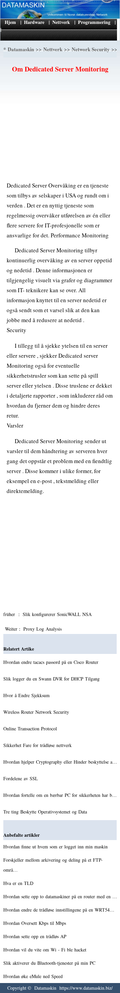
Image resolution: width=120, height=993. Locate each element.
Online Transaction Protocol (31, 728)
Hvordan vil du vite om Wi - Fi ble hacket (45, 949)
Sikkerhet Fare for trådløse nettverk (38, 745)
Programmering (94, 22)
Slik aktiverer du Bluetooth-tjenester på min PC (50, 963)
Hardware (34, 22)
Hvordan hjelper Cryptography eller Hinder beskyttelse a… (60, 762)
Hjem (10, 22)
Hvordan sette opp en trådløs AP (35, 936)
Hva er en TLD (19, 883)
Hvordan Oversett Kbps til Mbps (35, 923)
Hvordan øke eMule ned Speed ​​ (33, 976)
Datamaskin (21, 49)
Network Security (91, 49)
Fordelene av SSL (21, 778)
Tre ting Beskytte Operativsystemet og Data (46, 811)
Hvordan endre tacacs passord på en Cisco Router (51, 662)
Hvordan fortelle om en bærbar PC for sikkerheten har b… (60, 795)
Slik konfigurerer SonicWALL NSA (58, 614)
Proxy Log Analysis (43, 629)
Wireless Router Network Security (37, 712)
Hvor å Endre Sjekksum (27, 695)
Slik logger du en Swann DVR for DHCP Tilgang (52, 679)
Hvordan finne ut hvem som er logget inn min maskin (56, 846)
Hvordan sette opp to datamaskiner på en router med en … (60, 896)
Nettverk (61, 22)
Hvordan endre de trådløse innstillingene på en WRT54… (58, 910)
